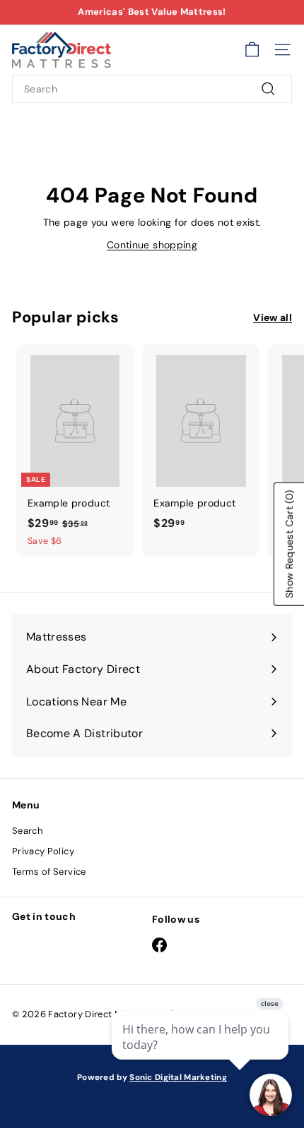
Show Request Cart (289, 544)
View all (272, 317)
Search (27, 831)
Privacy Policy (43, 851)
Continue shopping (152, 244)
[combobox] (152, 89)
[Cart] (252, 50)
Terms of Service (49, 872)
